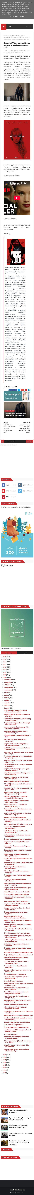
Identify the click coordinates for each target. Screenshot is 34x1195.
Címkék (25, 653)
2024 (5, 662)
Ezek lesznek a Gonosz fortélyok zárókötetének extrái (15, 711)
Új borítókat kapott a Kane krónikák (17, 933)
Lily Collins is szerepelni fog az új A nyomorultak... (16, 977)
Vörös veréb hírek (16, 37)
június (6, 695)
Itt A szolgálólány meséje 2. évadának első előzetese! (17, 925)
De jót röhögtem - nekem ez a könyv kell (18, 955)
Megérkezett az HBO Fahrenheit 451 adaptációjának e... (17, 904)
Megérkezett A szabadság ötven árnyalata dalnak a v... (15, 744)
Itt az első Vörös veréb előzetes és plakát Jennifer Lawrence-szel (15, 414)
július (6, 692)
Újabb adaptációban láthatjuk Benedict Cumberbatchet (18, 940)
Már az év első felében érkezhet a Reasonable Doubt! (16, 958)
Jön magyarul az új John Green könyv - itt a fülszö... (18, 1041)
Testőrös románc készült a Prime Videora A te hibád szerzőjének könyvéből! (19, 1143)
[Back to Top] (24, 1190)
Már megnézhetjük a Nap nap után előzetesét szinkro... (16, 728)
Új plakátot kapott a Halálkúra (15, 974)
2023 (5, 664)
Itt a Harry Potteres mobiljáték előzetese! (15, 880)
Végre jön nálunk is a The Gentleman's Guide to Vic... (18, 929)
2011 (4, 1070)
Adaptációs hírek (12, 35)
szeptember (9, 687)
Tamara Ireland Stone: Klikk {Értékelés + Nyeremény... (18, 863)
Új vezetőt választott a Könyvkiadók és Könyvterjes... (18, 757)
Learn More (14, 17)
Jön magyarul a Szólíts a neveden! (16, 901)
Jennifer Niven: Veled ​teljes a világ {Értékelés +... (16, 1046)
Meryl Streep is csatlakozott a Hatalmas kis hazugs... (18, 753)
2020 (5, 672)
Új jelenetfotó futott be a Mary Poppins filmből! (18, 876)
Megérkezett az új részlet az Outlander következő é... (18, 921)
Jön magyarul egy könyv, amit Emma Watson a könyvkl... (17, 814)
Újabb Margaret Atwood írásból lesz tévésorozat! (17, 749)
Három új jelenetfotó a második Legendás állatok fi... (15, 1008)
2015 (4, 1060)
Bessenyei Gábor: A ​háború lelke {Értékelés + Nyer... (15, 732)
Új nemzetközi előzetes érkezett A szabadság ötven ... (16, 962)
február (7, 705)
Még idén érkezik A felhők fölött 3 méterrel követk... (16, 778)
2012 (4, 1068)
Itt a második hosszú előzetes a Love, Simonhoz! (17, 898)
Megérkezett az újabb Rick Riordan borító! (16, 842)
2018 (4, 677)
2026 (5, 657)
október (7, 685)
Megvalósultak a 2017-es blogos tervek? (18, 1015)
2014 (4, 1062)
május (6, 698)
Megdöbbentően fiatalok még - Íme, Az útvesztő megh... (18, 774)
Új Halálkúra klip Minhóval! (13, 981)
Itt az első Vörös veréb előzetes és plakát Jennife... (16, 988)
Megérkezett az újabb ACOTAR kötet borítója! (17, 715)
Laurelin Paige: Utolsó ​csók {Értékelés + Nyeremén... (18, 765)
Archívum (9, 653)
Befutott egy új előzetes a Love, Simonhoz (15, 740)
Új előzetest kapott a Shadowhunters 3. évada (18, 859)
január (6, 708)
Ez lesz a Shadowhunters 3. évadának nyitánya (17, 820)
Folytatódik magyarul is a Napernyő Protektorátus (17, 723)
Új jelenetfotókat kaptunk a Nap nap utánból (17, 847)
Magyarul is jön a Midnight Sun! (15, 817)
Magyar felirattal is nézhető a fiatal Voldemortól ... (17, 909)
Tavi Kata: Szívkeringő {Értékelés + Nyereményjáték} (16, 1037)
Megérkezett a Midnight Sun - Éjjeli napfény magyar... (16, 769)
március (7, 703)
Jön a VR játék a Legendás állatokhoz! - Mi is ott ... (18, 785)
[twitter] (16, 1190)
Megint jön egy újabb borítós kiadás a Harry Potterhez (17, 884)
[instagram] (13, 1190)
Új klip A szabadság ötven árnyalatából (18, 839)
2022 (5, 667)
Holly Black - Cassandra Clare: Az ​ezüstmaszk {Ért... (16, 831)
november (8, 682)
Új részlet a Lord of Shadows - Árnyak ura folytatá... (17, 836)
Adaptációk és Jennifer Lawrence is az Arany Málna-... (18, 810)
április (6, 700)
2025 (5, 659)
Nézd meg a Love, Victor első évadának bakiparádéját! (18, 1126)
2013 (4, 1065)
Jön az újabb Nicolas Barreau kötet (16, 781)
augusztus (8, 690)
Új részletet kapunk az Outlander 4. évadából (16, 945)
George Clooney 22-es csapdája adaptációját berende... (15, 797)
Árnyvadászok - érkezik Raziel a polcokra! (15, 966)
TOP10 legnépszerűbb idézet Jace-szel (18, 824)
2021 (4, 670)
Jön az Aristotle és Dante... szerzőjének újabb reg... (18, 761)
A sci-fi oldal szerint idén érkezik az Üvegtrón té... (16, 997)
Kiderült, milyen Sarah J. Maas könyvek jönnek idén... (18, 789)
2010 (4, 1073)
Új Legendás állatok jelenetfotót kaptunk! (15, 913)
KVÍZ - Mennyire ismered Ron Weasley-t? (18, 1111)
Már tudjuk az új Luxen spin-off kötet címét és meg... (17, 1001)
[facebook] (11, 1190)
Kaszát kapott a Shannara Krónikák (17, 892)
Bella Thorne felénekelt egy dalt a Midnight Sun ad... (16, 855)
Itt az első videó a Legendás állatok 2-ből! (17, 736)
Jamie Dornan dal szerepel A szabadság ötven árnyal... (18, 984)
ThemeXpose (20, 1193)
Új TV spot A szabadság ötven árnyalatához (14, 827)
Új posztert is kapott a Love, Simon (16, 894)
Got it (22, 17)
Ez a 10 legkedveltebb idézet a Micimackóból (14, 867)
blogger (29, 441)
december (8, 680)
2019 (4, 675)
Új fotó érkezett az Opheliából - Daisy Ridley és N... (17, 949)
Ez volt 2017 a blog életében (14, 1025)
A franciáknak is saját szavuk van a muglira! (16, 872)
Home (5, 35)
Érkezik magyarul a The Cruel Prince (17, 1022)
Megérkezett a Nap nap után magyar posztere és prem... (17, 888)
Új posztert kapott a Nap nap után (16, 1027)
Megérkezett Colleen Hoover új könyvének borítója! (15, 793)
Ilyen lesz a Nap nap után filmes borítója (18, 952)
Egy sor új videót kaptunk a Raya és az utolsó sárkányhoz (20, 1119)
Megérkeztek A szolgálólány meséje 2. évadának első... (17, 936)
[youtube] (21, 1190)
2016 (4, 1057)
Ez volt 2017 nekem (10, 1034)
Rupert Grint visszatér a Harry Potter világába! (21, 1134)
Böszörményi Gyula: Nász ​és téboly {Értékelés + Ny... (16, 1050)
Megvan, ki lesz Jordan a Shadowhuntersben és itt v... (15, 917)
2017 (4, 1055)
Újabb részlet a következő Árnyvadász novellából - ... (17, 851)
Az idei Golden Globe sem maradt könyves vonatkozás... (16, 992)
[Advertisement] (17, 586)
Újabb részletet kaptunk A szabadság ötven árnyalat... (17, 719)
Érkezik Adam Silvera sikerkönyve (16, 1004)
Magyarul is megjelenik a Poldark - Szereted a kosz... (16, 801)
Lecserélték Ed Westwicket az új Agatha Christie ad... (18, 1012)
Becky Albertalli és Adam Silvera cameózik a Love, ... (15, 805)
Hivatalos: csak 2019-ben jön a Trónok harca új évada (17, 1030)
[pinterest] (18, 1190)
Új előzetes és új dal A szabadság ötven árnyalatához (18, 1019)
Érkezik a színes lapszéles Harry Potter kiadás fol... (18, 971)
